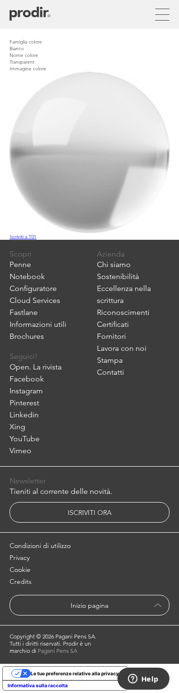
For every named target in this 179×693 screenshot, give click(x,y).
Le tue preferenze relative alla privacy (75, 673)
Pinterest (24, 402)
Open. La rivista (36, 366)
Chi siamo (114, 264)
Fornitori (111, 336)
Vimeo (21, 450)
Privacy (20, 557)
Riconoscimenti (123, 312)
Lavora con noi (122, 348)
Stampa (110, 360)
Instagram (26, 390)
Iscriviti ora (90, 512)
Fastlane (24, 312)
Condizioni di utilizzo (40, 545)
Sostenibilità (118, 276)
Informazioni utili (38, 324)
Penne (20, 264)
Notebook (27, 276)
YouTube (25, 438)
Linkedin (24, 414)
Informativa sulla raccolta (38, 685)
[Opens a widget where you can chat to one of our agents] (143, 680)
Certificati (113, 324)
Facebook (27, 378)
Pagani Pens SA (57, 650)
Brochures (27, 336)
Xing (17, 426)
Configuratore (33, 288)
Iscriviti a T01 (23, 236)
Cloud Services (35, 300)
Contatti (110, 372)
